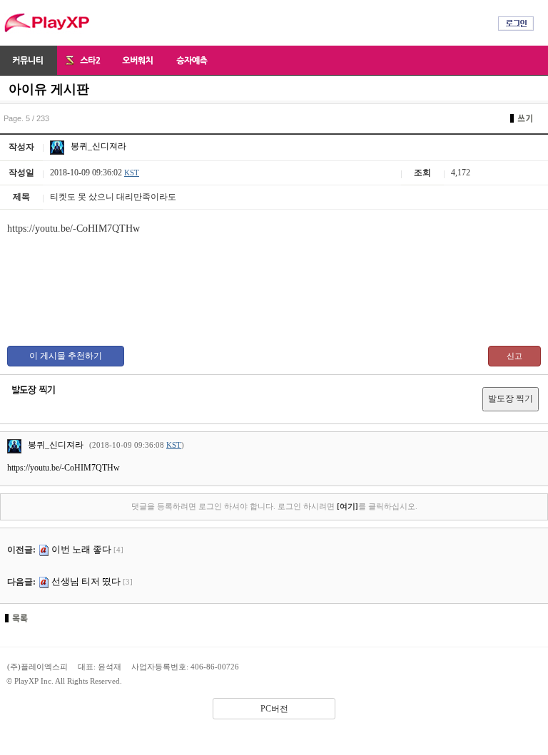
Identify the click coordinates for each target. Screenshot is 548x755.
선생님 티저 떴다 (86, 581)
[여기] (347, 506)
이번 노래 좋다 (81, 549)
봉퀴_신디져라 (97, 146)
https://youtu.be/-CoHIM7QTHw (63, 468)
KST (131, 172)
